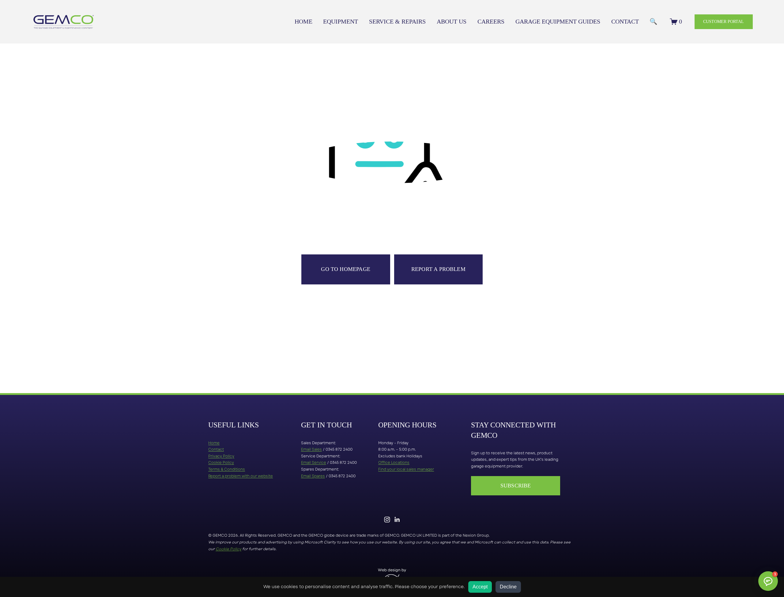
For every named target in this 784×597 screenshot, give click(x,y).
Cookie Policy (221, 462)
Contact (625, 21)
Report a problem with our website (240, 476)
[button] (768, 581)
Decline (508, 586)
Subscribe (515, 485)
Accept (480, 586)
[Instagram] (387, 519)
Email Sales (311, 449)
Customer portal (723, 21)
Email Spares (313, 476)
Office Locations (393, 462)
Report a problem (438, 269)
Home (303, 21)
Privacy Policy (221, 456)
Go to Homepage (345, 269)
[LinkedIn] (397, 519)
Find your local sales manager (406, 469)
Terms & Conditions (226, 469)
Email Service (313, 462)
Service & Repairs (397, 21)
